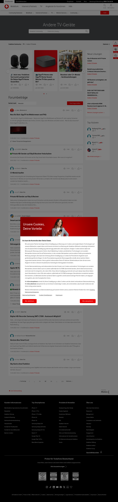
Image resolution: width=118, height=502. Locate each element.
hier (52, 249)
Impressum (59, 295)
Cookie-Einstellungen (45, 295)
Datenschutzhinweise (28, 295)
